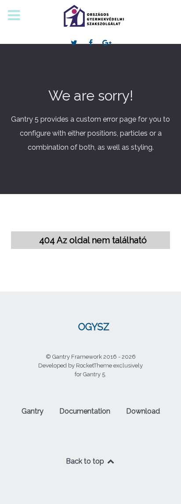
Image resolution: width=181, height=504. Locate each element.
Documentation (84, 411)
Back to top (86, 461)
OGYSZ (93, 326)
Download (143, 411)
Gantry (32, 411)
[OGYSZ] (90, 16)
